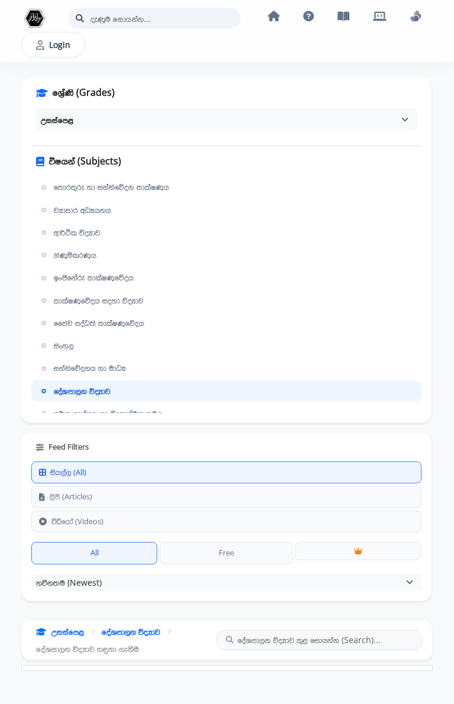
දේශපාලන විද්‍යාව (82, 391)
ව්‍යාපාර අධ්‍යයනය (82, 210)
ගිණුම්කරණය (75, 255)
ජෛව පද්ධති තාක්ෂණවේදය (99, 323)
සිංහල (64, 345)
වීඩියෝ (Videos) (77, 521)
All (94, 552)
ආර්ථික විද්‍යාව (77, 232)
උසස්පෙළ (67, 631)
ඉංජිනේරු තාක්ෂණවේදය (94, 277)
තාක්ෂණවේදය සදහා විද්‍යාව (99, 300)
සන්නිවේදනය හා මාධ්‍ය (90, 368)
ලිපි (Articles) (71, 496)
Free (226, 552)
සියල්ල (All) (68, 472)
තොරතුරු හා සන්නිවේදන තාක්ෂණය (111, 187)
